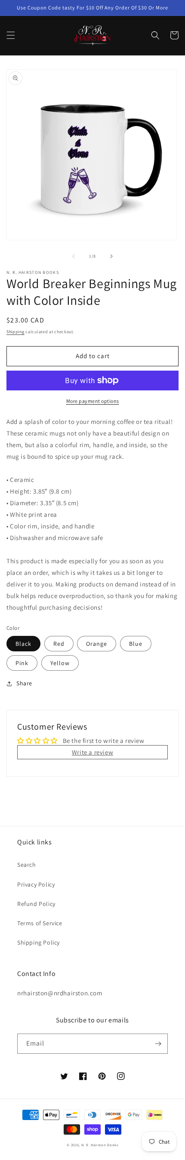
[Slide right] (111, 256)
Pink (21, 663)
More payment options (92, 401)
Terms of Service (39, 923)
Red (59, 644)
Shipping (15, 331)
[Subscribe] (157, 1044)
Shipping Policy (38, 942)
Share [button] (24, 683)
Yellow (60, 663)
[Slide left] (73, 256)
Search (26, 864)
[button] (10, 35)
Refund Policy (36, 904)
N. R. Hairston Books (99, 1144)
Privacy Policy (36, 884)
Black (23, 644)
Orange (96, 644)
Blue (135, 644)
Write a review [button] (92, 752)
